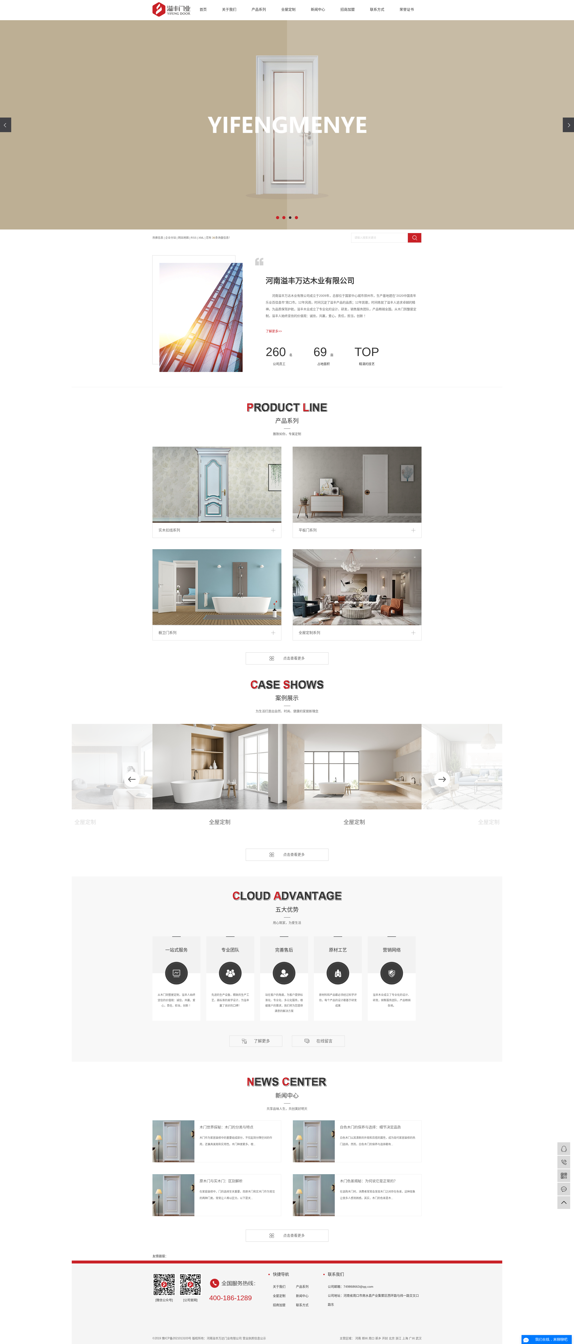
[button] (277, 217)
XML (201, 237)
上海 (405, 1338)
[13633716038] (563, 1162)
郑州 (365, 1338)
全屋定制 (288, 9)
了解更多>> (274, 331)
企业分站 (170, 237)
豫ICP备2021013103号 (176, 1338)
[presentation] (5, 125)
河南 (358, 1338)
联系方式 (377, 9)
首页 (203, 9)
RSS (193, 237)
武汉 (419, 1338)
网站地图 (183, 237)
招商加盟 (347, 9)
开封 (385, 1338)
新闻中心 (318, 9)
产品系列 (259, 9)
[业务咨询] (563, 1148)
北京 (392, 1338)
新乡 (378, 1338)
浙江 (398, 1338)
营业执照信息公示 (254, 1338)
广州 (412, 1338)
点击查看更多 (294, 658)
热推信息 (157, 237)
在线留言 (324, 1041)
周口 (371, 1338)
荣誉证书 (407, 9)
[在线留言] (563, 1189)
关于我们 (229, 9)
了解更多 (262, 1041)
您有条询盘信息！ (218, 237)
